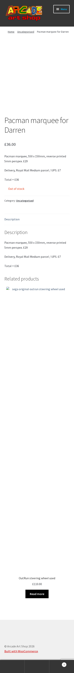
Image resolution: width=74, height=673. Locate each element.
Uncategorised (25, 31)
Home (11, 31)
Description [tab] (12, 219)
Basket (57, 663)
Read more (37, 594)
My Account (12, 666)
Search (37, 666)
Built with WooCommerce (21, 651)
